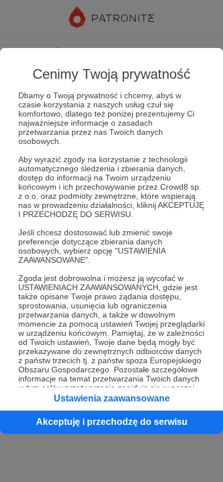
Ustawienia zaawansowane (112, 398)
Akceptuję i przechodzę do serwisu (112, 422)
